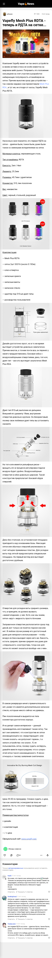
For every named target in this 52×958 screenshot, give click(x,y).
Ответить (11, 892)
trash (9, 876)
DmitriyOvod (12, 897)
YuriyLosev (12, 924)
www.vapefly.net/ (29, 839)
